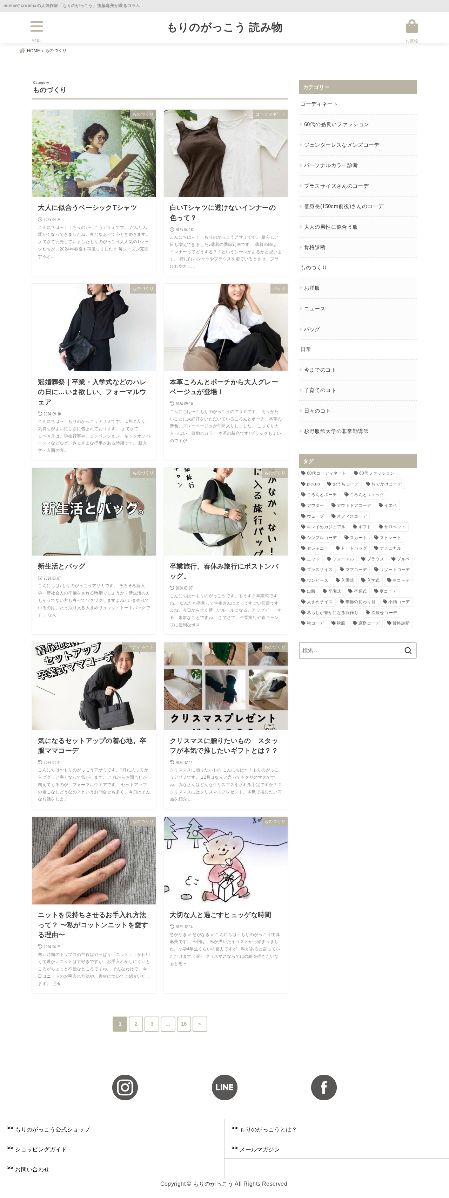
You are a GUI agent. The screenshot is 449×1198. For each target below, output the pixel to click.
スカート (358, 537)
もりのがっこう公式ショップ (48, 1128)
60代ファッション (377, 473)
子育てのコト (320, 390)
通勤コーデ (369, 623)
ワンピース (318, 580)
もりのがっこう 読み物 (224, 27)
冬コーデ (401, 580)
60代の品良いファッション (336, 124)
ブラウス (375, 559)
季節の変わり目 (361, 601)
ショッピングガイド (37, 1148)
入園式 (347, 580)
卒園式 (334, 591)
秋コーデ (315, 623)
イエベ (390, 505)
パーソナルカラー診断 (331, 165)
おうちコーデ (346, 484)
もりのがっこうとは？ (264, 1128)
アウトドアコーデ (354, 505)
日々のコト (317, 411)
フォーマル (343, 559)
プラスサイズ (320, 569)
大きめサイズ (320, 601)
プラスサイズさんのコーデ (336, 186)
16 (184, 1024)
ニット (313, 559)
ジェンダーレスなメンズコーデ (342, 145)
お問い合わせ (28, 1168)
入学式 (373, 580)
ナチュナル (391, 548)
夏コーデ (388, 591)
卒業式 (360, 591)
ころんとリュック (367, 494)
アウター (315, 505)
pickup (313, 484)
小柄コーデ (399, 601)
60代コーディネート (327, 473)
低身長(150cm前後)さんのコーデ (344, 206)
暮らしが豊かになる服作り (333, 612)
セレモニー (318, 548)
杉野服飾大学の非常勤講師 (336, 431)
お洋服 (312, 288)
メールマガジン (256, 1148)
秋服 (341, 623)
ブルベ (403, 559)
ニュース (315, 308)
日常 (305, 349)
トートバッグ (354, 548)
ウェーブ (315, 516)
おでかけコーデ (386, 484)
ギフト (364, 526)
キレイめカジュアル (326, 526)
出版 (311, 591)
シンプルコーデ (322, 537)
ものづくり (313, 267)
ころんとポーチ (322, 494)
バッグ (312, 329)
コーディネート (319, 104)
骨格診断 (315, 247)
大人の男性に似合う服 (331, 227)
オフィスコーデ (352, 516)
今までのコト (320, 370)
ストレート (391, 537)
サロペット (395, 526)
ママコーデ (356, 569)
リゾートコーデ (395, 569)
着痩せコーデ (384, 612)
